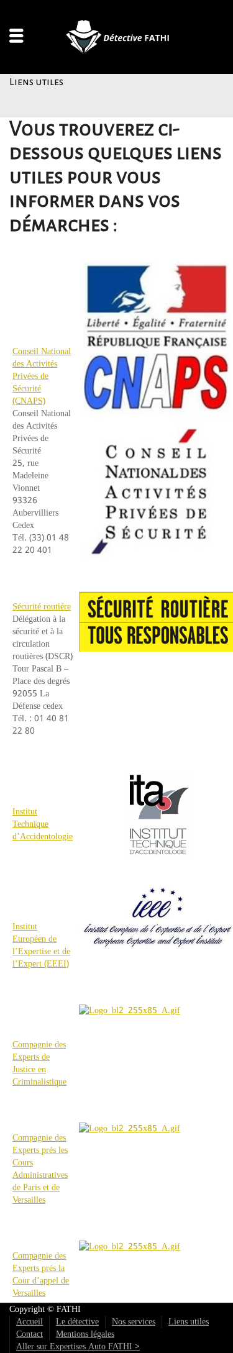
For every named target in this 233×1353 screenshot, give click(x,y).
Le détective (77, 1321)
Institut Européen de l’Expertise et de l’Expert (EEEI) (41, 945)
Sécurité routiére (41, 606)
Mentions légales (85, 1334)
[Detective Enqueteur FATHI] (117, 37)
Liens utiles (188, 1321)
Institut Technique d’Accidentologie (42, 824)
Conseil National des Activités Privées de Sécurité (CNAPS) (41, 376)
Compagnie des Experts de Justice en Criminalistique (39, 1063)
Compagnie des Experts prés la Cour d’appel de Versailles (40, 1275)
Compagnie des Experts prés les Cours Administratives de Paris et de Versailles (40, 1169)
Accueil (29, 1321)
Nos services (133, 1321)
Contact (29, 1334)
